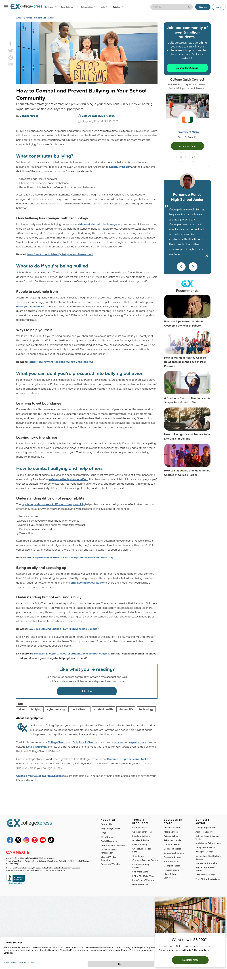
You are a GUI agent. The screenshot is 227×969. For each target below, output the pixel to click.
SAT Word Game (140, 871)
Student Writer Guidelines (108, 858)
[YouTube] (43, 842)
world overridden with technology (96, 224)
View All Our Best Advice (207, 879)
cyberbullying (56, 709)
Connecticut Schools (174, 853)
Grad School (138, 856)
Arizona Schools (172, 836)
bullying (36, 709)
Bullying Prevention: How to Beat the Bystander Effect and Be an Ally (70, 557)
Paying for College (204, 851)
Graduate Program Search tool (126, 759)
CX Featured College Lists (142, 850)
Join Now (87, 691)
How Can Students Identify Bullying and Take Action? (60, 254)
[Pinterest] (34, 842)
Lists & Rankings (36, 746)
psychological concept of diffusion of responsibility (53, 504)
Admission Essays (204, 832)
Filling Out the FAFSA (205, 847)
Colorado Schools (172, 849)
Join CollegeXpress (187, 67)
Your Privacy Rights (56, 861)
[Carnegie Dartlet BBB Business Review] (15, 883)
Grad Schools (67, 6)
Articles (116, 6)
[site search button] (190, 7)
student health (103, 709)
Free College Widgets (143, 880)
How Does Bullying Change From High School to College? (63, 628)
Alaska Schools (171, 832)
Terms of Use (11, 861)
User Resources (140, 884)
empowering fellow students (89, 582)
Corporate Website (110, 864)
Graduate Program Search (145, 860)
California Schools (173, 844)
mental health (79, 709)
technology (146, 709)
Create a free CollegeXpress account (39, 775)
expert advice (137, 742)
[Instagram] (26, 842)
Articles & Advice (24, 18)
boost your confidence (30, 306)
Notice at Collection (39, 861)
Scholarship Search (85, 742)
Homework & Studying (206, 863)
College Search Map (142, 832)
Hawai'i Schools (171, 870)
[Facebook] (10, 842)
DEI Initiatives (108, 837)
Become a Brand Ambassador (109, 851)
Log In (219, 7)
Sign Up (203, 7)
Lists (103, 6)
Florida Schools (171, 861)
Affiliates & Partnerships (113, 845)
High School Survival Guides (205, 869)
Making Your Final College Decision (208, 857)
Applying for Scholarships (208, 843)
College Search (57, 742)
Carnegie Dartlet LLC (29, 858)
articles (118, 742)
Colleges (49, 6)
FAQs (103, 832)
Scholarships (87, 6)
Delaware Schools (172, 857)
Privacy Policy (24, 861)
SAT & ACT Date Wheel (143, 876)
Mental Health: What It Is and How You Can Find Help (60, 361)
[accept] (193, 157)
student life (126, 709)
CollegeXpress (29, 115)
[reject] (181, 157)
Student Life (40, 18)
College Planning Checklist (140, 866)
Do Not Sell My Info (73, 861)
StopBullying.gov (120, 166)
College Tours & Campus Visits (207, 837)
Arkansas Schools (172, 840)
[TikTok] (51, 842)
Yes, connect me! (187, 145)
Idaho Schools (170, 874)
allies (22, 709)
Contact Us (106, 824)
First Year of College (205, 874)
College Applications (205, 827)
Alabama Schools (172, 827)
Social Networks (109, 841)
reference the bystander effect (68, 479)
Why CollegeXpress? (111, 828)
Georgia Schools (172, 865)
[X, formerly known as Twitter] (18, 842)
